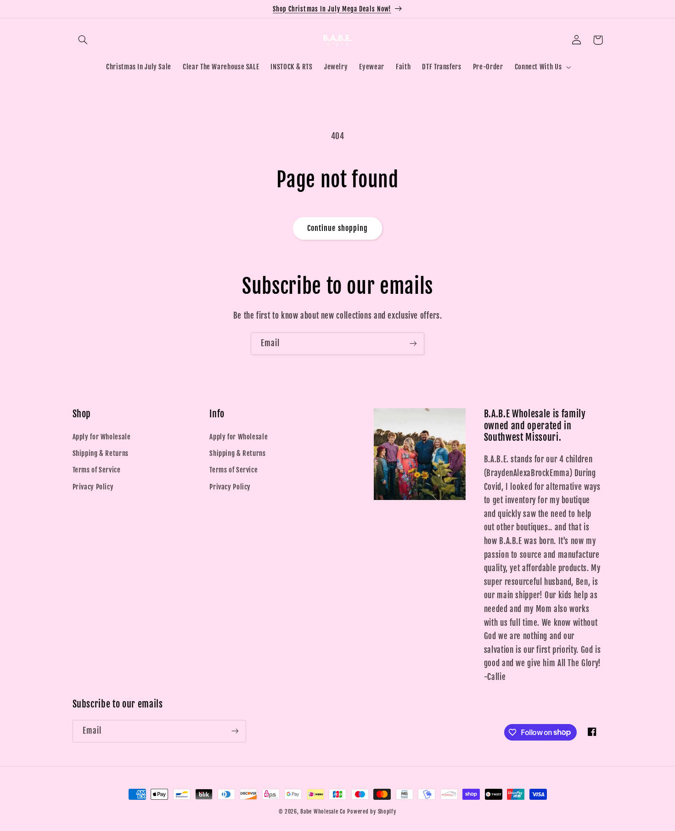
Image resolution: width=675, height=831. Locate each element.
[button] (83, 40)
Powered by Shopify (371, 811)
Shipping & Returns (101, 453)
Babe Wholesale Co (323, 811)
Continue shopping (337, 228)
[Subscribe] (413, 343)
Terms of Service (97, 470)
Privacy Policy (93, 487)
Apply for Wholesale (102, 436)
